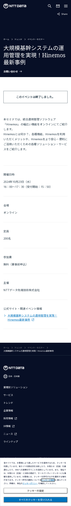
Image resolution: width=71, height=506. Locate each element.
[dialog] (35, 482)
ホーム (6, 39)
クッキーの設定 (35, 490)
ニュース (8, 434)
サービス (8, 395)
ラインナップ (10, 441)
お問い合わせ (10, 71)
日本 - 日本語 (14, 376)
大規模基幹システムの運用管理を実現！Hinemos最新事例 (32, 318)
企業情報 (8, 410)
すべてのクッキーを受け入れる (35, 499)
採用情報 (8, 418)
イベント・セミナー (35, 39)
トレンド (18, 39)
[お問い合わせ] (58, 6)
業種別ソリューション (15, 387)
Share (62, 14)
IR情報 (7, 426)
